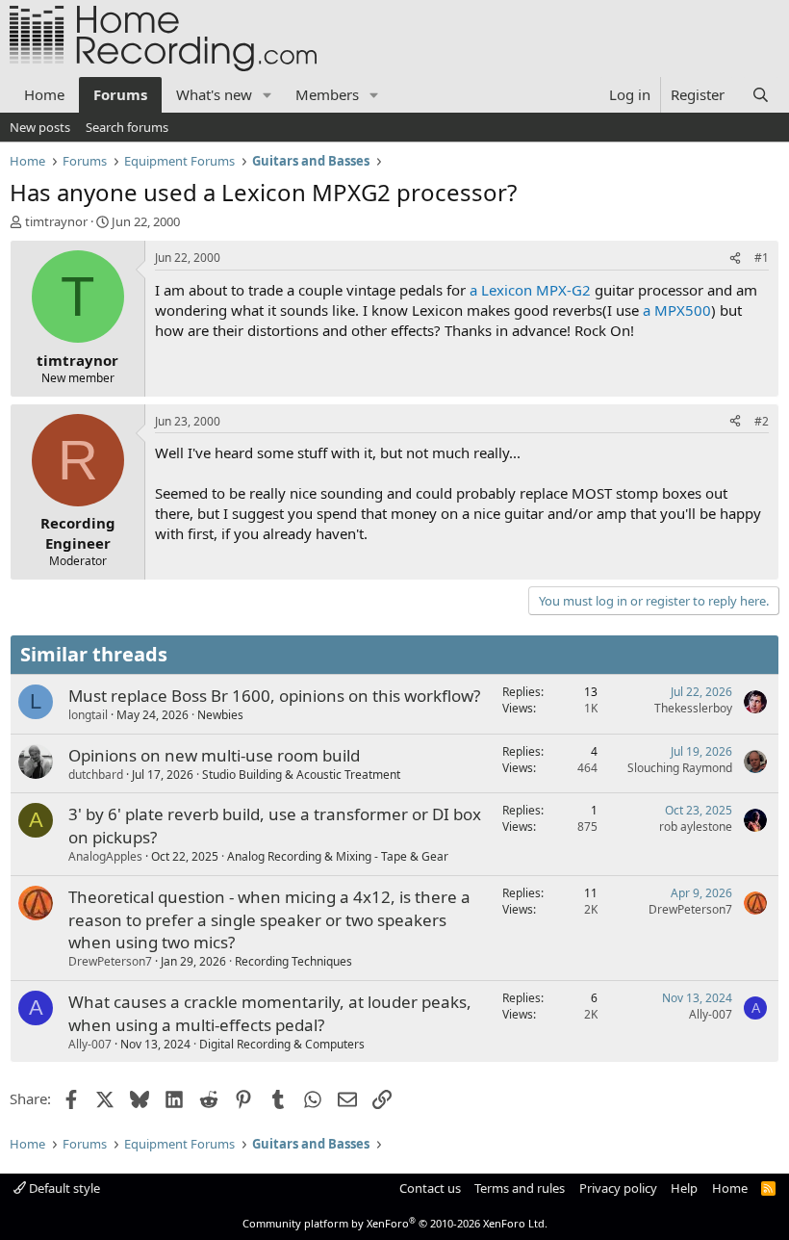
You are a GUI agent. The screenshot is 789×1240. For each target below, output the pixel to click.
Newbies (220, 715)
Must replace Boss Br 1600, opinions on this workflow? (274, 696)
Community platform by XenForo (394, 1223)
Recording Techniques (293, 961)
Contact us (430, 1188)
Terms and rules (519, 1188)
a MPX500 (677, 310)
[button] (267, 95)
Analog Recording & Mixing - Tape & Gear (337, 856)
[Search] (760, 95)
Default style (63, 1188)
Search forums (127, 127)
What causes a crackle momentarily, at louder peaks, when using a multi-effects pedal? (269, 1013)
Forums (120, 94)
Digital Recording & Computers (282, 1044)
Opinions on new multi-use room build (214, 755)
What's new (214, 94)
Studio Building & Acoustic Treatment (301, 774)
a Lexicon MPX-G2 (530, 289)
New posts (40, 127)
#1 (761, 257)
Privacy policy (618, 1188)
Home (44, 94)
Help (684, 1188)
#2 (761, 421)
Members (327, 94)
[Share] (735, 258)
